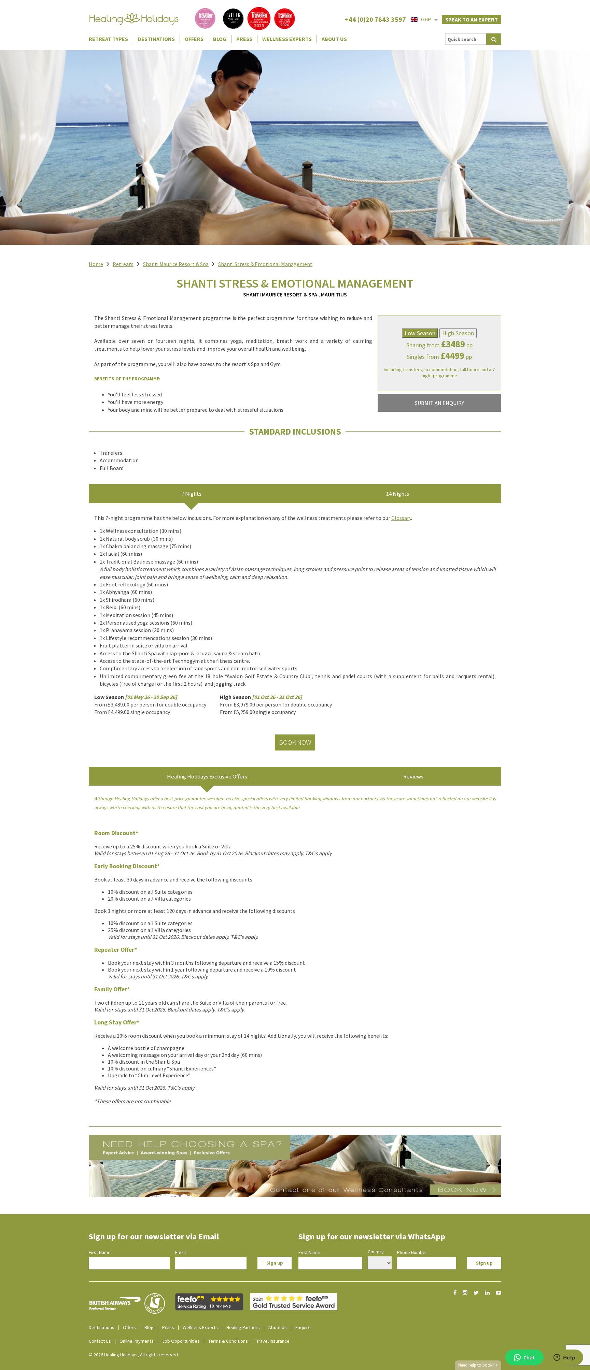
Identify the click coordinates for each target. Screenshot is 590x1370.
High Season (458, 333)
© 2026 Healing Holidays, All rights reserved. (134, 1355)
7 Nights (191, 493)
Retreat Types (108, 38)
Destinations (156, 38)
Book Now (295, 742)
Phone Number (412, 1252)
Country (376, 1252)
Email (180, 1252)
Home (96, 264)
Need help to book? (478, 1365)
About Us (334, 38)
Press (244, 38)
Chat (529, 1357)
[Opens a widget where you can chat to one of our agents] (564, 1358)
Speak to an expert (471, 19)
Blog (219, 38)
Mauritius (334, 294)
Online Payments (137, 1341)
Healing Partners (243, 1327)
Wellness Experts (287, 38)
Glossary (401, 517)
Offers (194, 38)
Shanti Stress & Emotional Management (265, 264)
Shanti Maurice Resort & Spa (176, 264)
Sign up (274, 1263)
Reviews (413, 776)
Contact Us (100, 1341)
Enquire (303, 1327)
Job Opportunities (181, 1341)
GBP (426, 19)
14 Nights (397, 493)
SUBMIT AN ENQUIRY (439, 402)
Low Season (420, 333)
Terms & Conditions (228, 1341)
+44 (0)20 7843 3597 (375, 19)
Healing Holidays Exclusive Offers (207, 776)
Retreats (123, 264)
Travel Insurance (273, 1341)
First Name (100, 1252)
